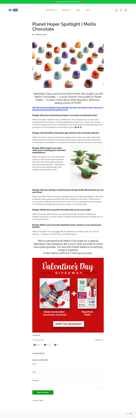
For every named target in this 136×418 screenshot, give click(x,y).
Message (35, 380)
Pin (58, 345)
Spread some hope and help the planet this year (49, 110)
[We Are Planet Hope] (13, 10)
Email (34, 372)
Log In (87, 10)
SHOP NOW (50, 10)
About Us (65, 10)
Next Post (98, 340)
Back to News (38, 400)
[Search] (121, 10)
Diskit (57, 232)
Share (48, 345)
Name (34, 364)
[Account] (116, 10)
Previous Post (38, 340)
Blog (78, 10)
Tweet (38, 345)
